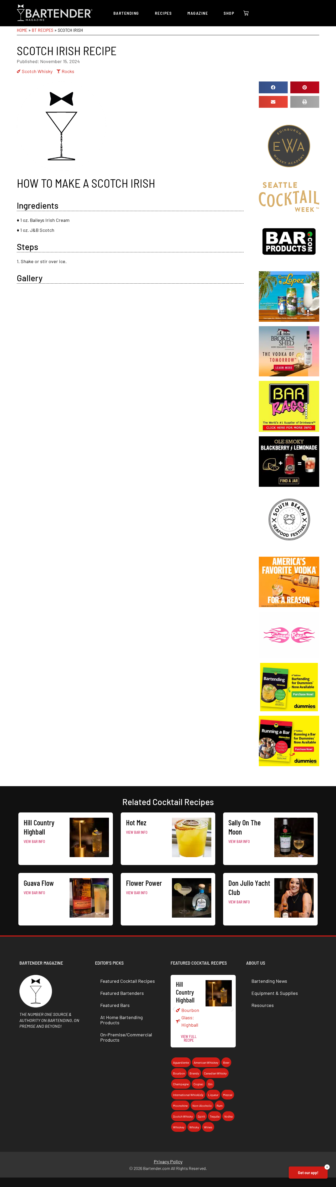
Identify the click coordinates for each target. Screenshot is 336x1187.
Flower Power (144, 882)
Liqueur (213, 1095)
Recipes (163, 13)
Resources (262, 1005)
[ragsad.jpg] (289, 430)
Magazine (197, 13)
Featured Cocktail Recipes (127, 981)
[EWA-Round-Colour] (289, 176)
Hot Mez (136, 822)
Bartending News (269, 981)
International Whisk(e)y (188, 1095)
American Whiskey (206, 1062)
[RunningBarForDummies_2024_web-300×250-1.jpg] (289, 764)
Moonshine (180, 1105)
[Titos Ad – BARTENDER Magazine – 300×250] (289, 605)
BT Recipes (42, 30)
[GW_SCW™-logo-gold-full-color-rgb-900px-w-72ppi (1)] (289, 210)
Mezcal (227, 1095)
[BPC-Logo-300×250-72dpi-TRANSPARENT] (289, 265)
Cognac (198, 1084)
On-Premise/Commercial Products (126, 1037)
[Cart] (246, 13)
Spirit (201, 1116)
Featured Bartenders (122, 993)
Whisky (194, 1127)
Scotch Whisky (37, 71)
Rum (220, 1105)
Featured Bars (115, 1005)
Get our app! (308, 1172)
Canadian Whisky (215, 1073)
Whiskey (179, 1127)
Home (22, 30)
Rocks (68, 71)
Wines (208, 1127)
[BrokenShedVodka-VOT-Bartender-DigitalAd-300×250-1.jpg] (289, 374)
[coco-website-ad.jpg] (289, 320)
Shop (229, 13)
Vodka (228, 1116)
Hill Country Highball (39, 827)
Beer (226, 1062)
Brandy (194, 1073)
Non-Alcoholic (202, 1105)
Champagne (181, 1084)
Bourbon (190, 1010)
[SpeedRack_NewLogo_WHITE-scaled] (289, 656)
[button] (273, 87)
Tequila (214, 1116)
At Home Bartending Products (121, 1019)
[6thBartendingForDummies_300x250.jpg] (289, 709)
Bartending (126, 13)
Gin (210, 1084)
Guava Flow (39, 882)
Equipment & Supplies (274, 993)
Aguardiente (181, 1062)
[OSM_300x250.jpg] (289, 485)
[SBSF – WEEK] (289, 550)
